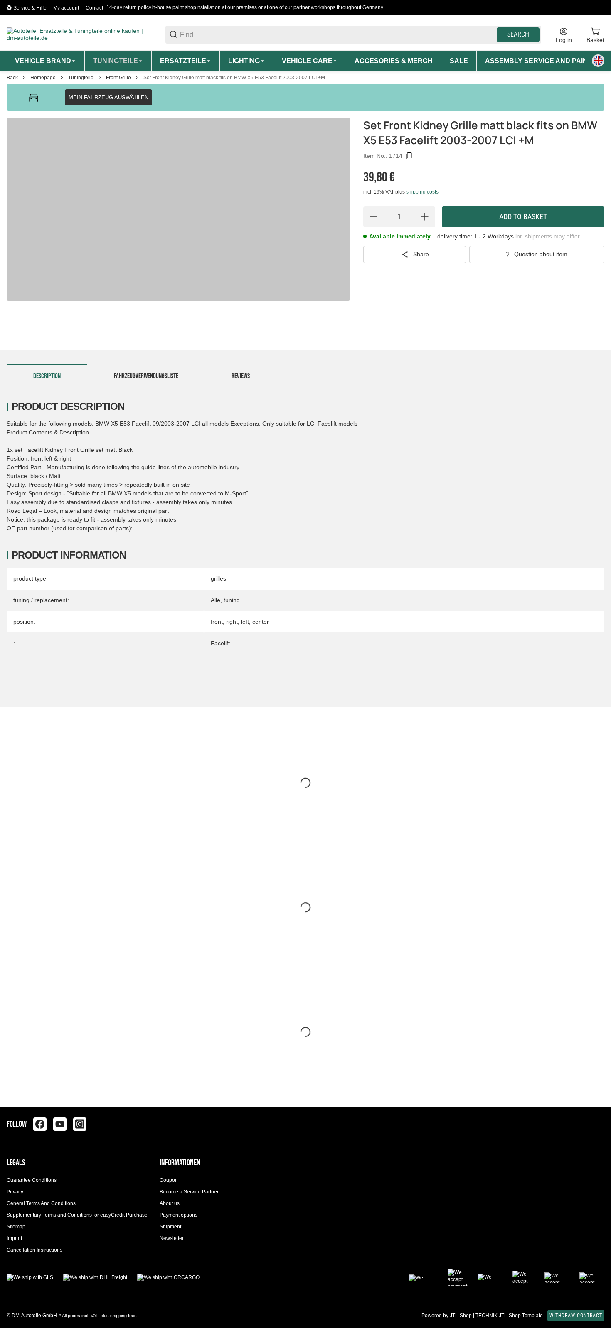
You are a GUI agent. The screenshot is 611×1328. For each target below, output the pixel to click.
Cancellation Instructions (34, 1250)
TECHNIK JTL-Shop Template (509, 1315)
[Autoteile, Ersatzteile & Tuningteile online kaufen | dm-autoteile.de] (79, 34)
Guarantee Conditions (32, 1180)
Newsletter (172, 1238)
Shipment (170, 1227)
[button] (597, 1124)
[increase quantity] (424, 217)
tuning (232, 600)
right (232, 621)
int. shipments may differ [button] (547, 236)
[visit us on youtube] (60, 1124)
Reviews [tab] (241, 376)
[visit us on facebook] (40, 1124)
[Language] (598, 60)
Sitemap (16, 1227)
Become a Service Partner (189, 1192)
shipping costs (422, 192)
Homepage (43, 77)
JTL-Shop (461, 1315)
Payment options (178, 1215)
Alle (215, 600)
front (217, 621)
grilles (218, 578)
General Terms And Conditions (41, 1203)
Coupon (169, 1180)
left (245, 621)
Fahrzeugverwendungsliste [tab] (146, 376)
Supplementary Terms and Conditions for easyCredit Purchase (77, 1215)
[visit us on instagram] (79, 1124)
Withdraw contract (575, 1315)
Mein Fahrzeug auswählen (108, 97)
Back (12, 77)
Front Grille (118, 77)
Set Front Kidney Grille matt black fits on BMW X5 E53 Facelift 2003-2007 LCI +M (234, 77)
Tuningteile (81, 77)
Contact (94, 8)
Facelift (220, 643)
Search (518, 34)
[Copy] (409, 156)
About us (170, 1203)
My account (66, 8)
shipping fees (123, 1315)
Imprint (14, 1238)
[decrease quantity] (373, 217)
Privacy (15, 1192)
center (260, 621)
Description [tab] (47, 376)
